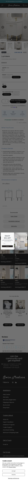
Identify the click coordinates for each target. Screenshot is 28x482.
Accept (14, 471)
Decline (14, 474)
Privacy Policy (12, 467)
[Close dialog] (26, 233)
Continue (7, 246)
